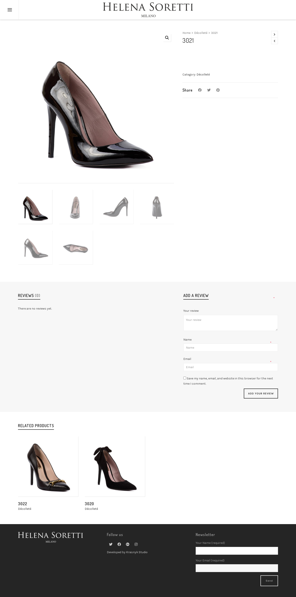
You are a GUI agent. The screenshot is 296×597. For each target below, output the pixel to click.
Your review (191, 311)
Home (186, 33)
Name (187, 339)
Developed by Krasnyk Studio (127, 552)
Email (187, 359)
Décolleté (200, 33)
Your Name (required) (210, 543)
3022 (22, 503)
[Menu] (10, 10)
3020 (89, 503)
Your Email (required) (210, 560)
